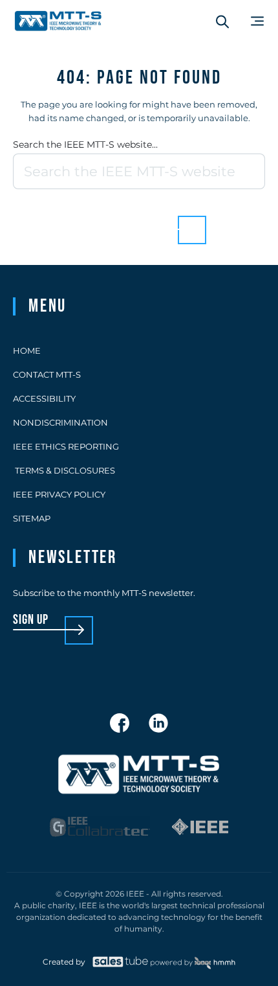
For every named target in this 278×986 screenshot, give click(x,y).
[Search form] (222, 21)
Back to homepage (117, 219)
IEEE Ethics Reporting (66, 446)
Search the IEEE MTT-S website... (85, 144)
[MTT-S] (58, 21)
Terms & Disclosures (64, 470)
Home (27, 350)
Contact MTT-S (47, 374)
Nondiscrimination (60, 422)
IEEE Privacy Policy (59, 494)
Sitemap (31, 518)
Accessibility (44, 398)
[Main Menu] (257, 21)
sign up (30, 620)
